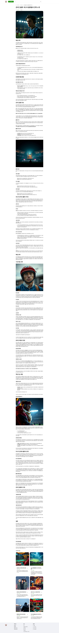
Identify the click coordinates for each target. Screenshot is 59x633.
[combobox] (27, 1)
